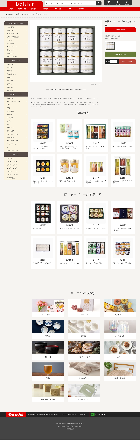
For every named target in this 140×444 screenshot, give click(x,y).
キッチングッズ (11, 137)
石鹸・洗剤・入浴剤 (12, 134)
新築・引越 (58, 9)
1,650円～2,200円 (12, 165)
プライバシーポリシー (69, 414)
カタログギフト (11, 98)
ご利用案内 (10, 40)
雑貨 (8, 147)
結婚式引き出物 (11, 74)
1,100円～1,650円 (12, 161)
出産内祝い (10, 9)
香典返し (82, 9)
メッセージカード (12, 47)
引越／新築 (10, 80)
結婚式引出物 (22, 9)
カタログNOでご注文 (13, 37)
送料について (10, 50)
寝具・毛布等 (10, 131)
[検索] (99, 3)
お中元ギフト (10, 64)
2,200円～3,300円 (12, 168)
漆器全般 (9, 114)
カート (108, 4)
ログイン (118, 4)
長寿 (70, 9)
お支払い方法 (10, 53)
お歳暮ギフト (19, 14)
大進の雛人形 (70, 429)
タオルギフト (10, 127)
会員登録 (127, 4)
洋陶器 (8, 108)
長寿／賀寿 (10, 87)
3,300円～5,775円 (12, 171)
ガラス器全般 (10, 111)
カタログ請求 (83, 414)
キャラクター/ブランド (13, 101)
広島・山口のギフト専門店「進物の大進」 (70, 426)
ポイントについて (12, 56)
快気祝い (46, 9)
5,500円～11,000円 (12, 174)
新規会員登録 (10, 27)
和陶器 (8, 104)
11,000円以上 (11, 178)
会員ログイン (10, 30)
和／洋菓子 (10, 118)
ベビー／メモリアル (12, 150)
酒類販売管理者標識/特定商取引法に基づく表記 (43, 414)
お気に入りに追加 (120, 54)
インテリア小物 (11, 144)
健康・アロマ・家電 (12, 141)
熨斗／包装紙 (10, 43)
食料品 (8, 121)
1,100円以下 (10, 158)
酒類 (8, 124)
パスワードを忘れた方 (13, 33)
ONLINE (10, 14)
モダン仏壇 (10, 90)
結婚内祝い (34, 9)
